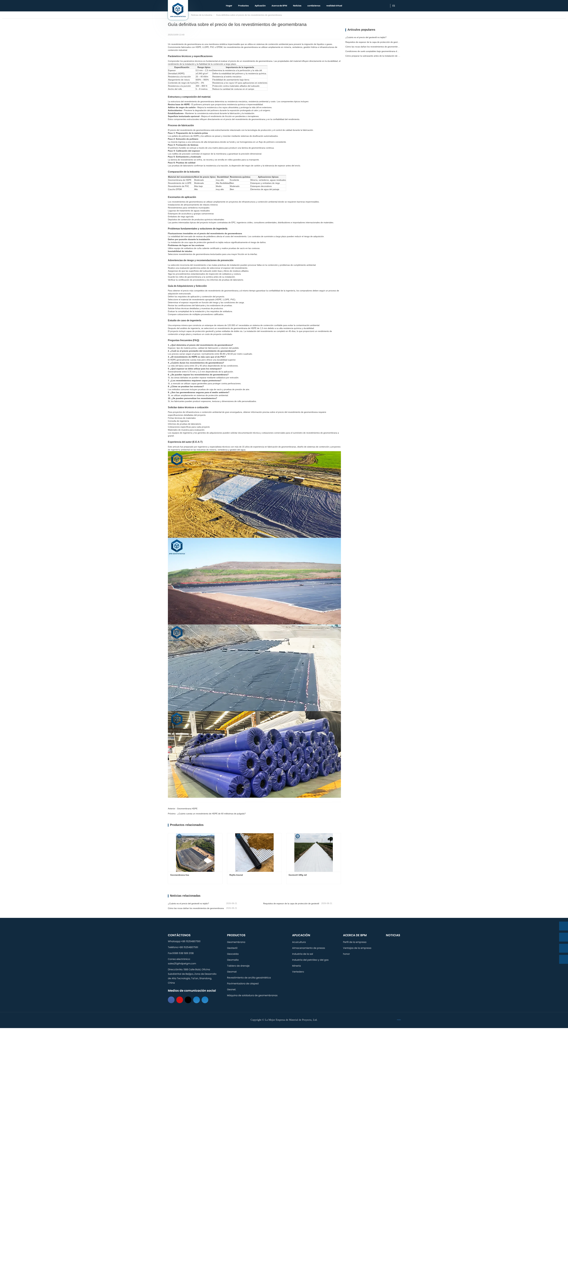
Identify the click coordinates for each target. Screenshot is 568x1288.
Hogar (229, 5)
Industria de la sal (302, 954)
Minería (296, 965)
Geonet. (231, 989)
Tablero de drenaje (238, 965)
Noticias (297, 5)
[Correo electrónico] (563, 948)
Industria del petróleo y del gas (310, 960)
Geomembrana (236, 942)
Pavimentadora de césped (243, 983)
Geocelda (233, 954)
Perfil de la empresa (354, 942)
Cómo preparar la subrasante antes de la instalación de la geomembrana (372, 56)
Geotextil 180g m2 (298, 875)
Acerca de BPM (355, 935)
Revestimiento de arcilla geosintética (249, 977)
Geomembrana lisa (179, 875)
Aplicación (301, 935)
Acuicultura (299, 942)
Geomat (232, 971)
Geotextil (232, 948)
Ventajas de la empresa (357, 948)
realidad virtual (334, 5)
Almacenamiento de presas (308, 948)
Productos (236, 935)
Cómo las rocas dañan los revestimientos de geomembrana (196, 908)
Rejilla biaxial (236, 875)
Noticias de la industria (201, 15)
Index (399, 1020)
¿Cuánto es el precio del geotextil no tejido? (188, 903)
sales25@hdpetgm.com (182, 963)
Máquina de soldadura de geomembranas (252, 995)
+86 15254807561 (190, 941)
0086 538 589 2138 (183, 953)
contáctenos (313, 5)
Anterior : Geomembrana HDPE (182, 808)
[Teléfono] (563, 937)
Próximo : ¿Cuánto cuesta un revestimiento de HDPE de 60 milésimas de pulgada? (207, 813)
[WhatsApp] (563, 926)
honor (346, 954)
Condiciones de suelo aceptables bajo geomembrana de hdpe (372, 51)
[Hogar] (178, 10)
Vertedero (298, 971)
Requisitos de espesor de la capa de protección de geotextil (291, 903)
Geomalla (233, 960)
